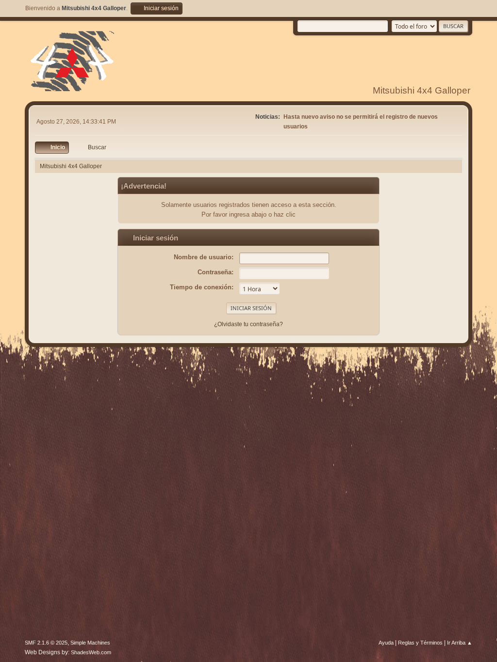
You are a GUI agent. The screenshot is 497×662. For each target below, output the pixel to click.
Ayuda (386, 643)
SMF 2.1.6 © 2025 (46, 643)
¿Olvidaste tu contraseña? (248, 324)
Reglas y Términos (420, 643)
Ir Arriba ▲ (459, 643)
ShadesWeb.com (91, 652)
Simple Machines (90, 643)
